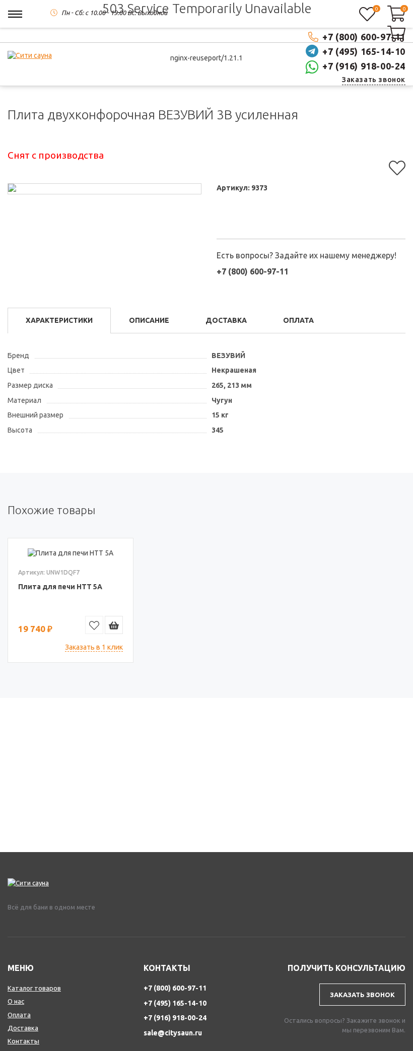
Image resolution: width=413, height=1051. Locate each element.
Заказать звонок (373, 80)
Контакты (23, 1040)
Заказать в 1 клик (94, 647)
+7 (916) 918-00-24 (363, 66)
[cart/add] (114, 625)
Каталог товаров (34, 988)
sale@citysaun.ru (173, 1033)
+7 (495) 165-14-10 (175, 1003)
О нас (16, 1001)
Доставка (23, 1027)
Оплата (19, 1014)
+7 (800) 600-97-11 (175, 988)
